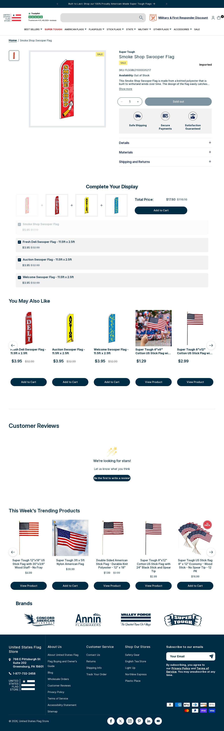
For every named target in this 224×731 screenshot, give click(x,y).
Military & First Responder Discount (183, 17)
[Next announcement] (166, 4)
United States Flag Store (34, 721)
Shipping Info (94, 667)
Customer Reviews (59, 685)
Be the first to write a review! (112, 478)
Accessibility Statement (62, 705)
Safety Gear (132, 654)
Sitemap (53, 711)
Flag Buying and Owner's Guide (62, 664)
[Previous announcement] (57, 4)
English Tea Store (135, 661)
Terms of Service (58, 698)
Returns (91, 661)
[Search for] (141, 18)
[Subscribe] (211, 656)
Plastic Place (133, 680)
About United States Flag (63, 654)
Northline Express (136, 674)
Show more (125, 88)
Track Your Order (96, 674)
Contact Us (93, 654)
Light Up (130, 667)
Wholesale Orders (58, 679)
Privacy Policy (56, 692)
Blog (50, 672)
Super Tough (127, 51)
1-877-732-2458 (24, 673)
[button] (33, 29)
